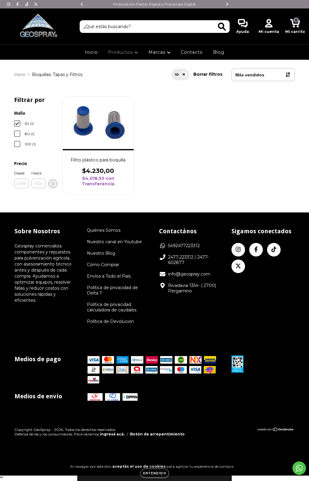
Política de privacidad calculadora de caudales (111, 307)
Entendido (154, 473)
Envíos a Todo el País (109, 276)
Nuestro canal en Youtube (114, 241)
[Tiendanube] (276, 430)
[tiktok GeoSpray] (27, 4)
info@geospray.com (189, 274)
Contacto (192, 52)
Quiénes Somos (103, 230)
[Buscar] (222, 27)
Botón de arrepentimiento (157, 434)
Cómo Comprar (103, 264)
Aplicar (52, 183)
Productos (121, 52)
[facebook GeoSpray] (18, 4)
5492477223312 (184, 245)
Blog (218, 52)
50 (177, 74)
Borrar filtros (207, 74)
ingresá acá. (112, 434)
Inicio (91, 52)
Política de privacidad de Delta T (112, 290)
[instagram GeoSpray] (9, 4)
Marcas (157, 52)
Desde (19, 173)
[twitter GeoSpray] (36, 4)
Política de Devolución (110, 321)
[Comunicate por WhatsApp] (299, 468)
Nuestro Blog (101, 253)
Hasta (36, 173)
